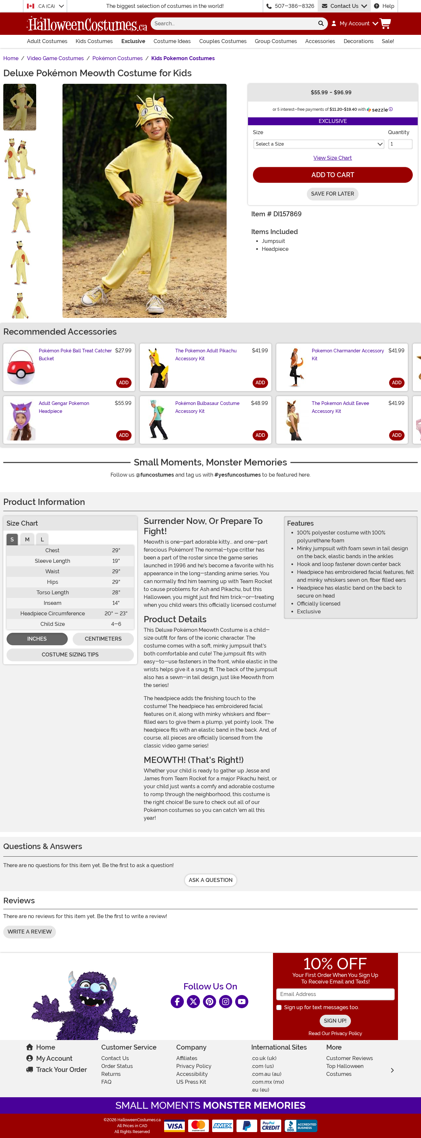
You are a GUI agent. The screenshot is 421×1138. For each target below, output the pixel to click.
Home (45, 1047)
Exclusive (133, 41)
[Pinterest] (209, 1001)
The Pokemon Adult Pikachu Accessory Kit (205, 354)
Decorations (359, 41)
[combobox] (232, 23)
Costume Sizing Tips (70, 655)
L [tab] (42, 539)
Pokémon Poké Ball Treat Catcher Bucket (75, 354)
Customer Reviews (349, 1058)
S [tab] (12, 539)
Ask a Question (211, 880)
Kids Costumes (94, 41)
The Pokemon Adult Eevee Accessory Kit (340, 407)
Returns (111, 1074)
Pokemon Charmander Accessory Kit (348, 354)
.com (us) (262, 1066)
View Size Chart (332, 158)
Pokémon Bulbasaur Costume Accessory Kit (207, 407)
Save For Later (332, 194)
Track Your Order (61, 1070)
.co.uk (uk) (264, 1058)
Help (388, 6)
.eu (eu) (260, 1090)
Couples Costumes (223, 41)
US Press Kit (191, 1082)
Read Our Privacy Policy (335, 1033)
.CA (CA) (46, 6)
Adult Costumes (47, 41)
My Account (54, 1058)
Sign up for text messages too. (321, 1007)
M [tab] (27, 539)
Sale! (388, 41)
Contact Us (345, 6)
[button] (354, 24)
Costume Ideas (172, 41)
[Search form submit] (321, 23)
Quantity (398, 132)
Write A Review (30, 932)
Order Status (117, 1066)
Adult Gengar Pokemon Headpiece (64, 407)
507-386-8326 (294, 6)
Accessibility (192, 1074)
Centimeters (103, 639)
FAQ (106, 1082)
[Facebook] (177, 1001)
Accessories (320, 41)
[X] (193, 1001)
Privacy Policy (193, 1066)
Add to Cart (332, 175)
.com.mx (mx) (267, 1082)
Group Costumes (276, 41)
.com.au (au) (266, 1074)
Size (258, 132)
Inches (37, 639)
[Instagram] (225, 1001)
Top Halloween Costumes (344, 1070)
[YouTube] (241, 1001)
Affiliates (186, 1058)
